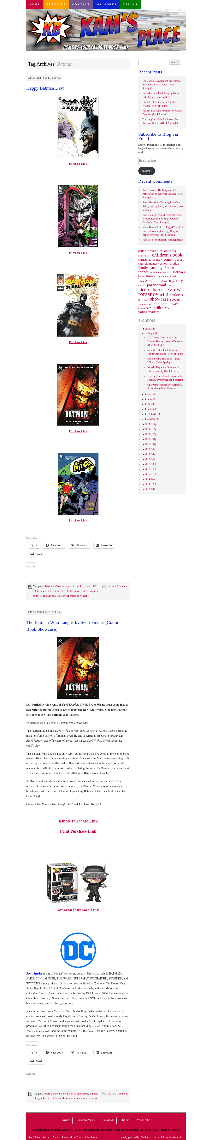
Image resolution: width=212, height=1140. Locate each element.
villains (84, 595)
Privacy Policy (143, 1119)
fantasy (156, 267)
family (143, 268)
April (151, 404)
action (142, 251)
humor (151, 276)
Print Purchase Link (78, 831)
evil (49, 590)
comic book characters (75, 1093)
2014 (150, 479)
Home (35, 4)
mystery (176, 280)
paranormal (156, 285)
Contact (81, 4)
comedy (157, 259)
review (172, 289)
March (152, 409)
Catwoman (61, 586)
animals (170, 251)
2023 (150, 434)
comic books (75, 586)
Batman (49, 586)
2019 (150, 454)
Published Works (86, 1119)
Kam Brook (148, 190)
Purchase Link (78, 163)
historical (167, 272)
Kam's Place (34, 1137)
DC (95, 586)
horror (141, 276)
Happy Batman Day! (45, 88)
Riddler (44, 595)
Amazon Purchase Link (78, 910)
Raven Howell (149, 202)
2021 (150, 444)
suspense (161, 303)
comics (88, 586)
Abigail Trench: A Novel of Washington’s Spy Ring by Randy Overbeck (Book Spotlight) (162, 218)
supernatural (145, 304)
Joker (84, 590)
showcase (67, 1098)
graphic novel (46, 1098)
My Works (106, 4)
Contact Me (108, 1119)
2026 (150, 328)
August (152, 333)
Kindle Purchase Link (78, 821)
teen (148, 307)
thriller (158, 308)
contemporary (174, 259)
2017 (150, 464)
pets (170, 285)
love (142, 280)
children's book (167, 255)
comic (58, 1093)
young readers (148, 312)
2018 (150, 459)
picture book (150, 290)
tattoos (141, 308)
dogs (140, 264)
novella (141, 285)
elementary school (156, 263)
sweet (175, 304)
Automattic (177, 1137)
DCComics (39, 590)
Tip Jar (130, 4)
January (153, 418)
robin (52, 595)
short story (143, 299)
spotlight (175, 299)
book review (144, 255)
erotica (174, 263)
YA (167, 308)
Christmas (144, 259)
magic (153, 281)
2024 (150, 429)
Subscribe (147, 170)
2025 (150, 424)
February (153, 413)
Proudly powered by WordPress (135, 1137)
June (151, 394)
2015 (150, 474)
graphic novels (60, 590)
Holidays (75, 590)
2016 (150, 469)
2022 (150, 439)
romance (148, 294)
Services (56, 4)
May (151, 399)
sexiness (176, 295)
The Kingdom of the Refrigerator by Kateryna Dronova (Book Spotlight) (162, 194)
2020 (150, 449)
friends (143, 272)
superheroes (72, 595)
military (163, 281)
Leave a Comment (117, 586)
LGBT (173, 276)
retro (36, 595)
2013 (150, 484)
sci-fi (163, 294)
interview (163, 276)
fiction (169, 268)
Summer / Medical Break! (170, 239)
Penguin (93, 590)
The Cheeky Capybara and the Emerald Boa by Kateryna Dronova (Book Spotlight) (161, 84)
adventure (155, 251)
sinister (60, 595)
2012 (150, 489)
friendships (155, 272)
